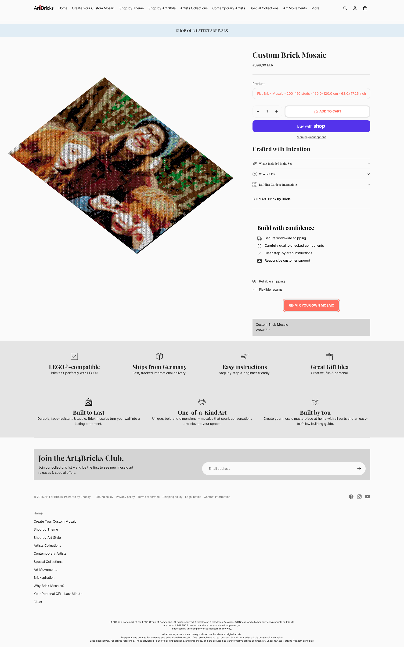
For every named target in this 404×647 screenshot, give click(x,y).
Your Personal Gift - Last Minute (58, 594)
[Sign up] (359, 468)
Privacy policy (125, 497)
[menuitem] (315, 8)
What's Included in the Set (275, 163)
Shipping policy (172, 497)
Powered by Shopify (77, 497)
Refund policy (104, 497)
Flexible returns (270, 289)
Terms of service (148, 497)
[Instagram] (359, 496)
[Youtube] (367, 496)
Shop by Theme (46, 529)
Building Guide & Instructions (278, 184)
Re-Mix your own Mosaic (311, 305)
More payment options (311, 137)
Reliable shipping (272, 281)
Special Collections (48, 562)
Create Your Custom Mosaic (55, 521)
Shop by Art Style (47, 537)
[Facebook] (351, 496)
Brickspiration (44, 577)
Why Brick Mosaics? (49, 586)
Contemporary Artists (50, 553)
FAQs (38, 602)
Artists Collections (47, 545)
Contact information (217, 497)
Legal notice (193, 497)
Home (38, 513)
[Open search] (345, 8)
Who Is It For (267, 174)
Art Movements (45, 569)
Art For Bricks (53, 497)
